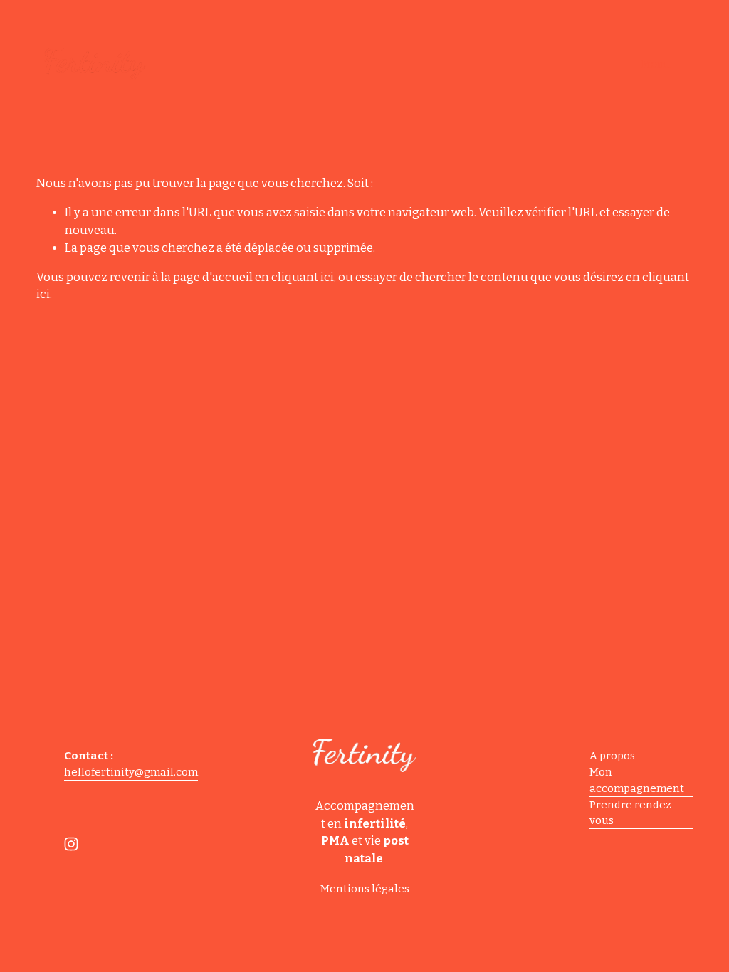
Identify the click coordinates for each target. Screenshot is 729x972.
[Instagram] (71, 844)
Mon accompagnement (636, 780)
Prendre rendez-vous (632, 813)
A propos (612, 755)
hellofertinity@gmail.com (131, 772)
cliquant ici (302, 277)
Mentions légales (364, 888)
